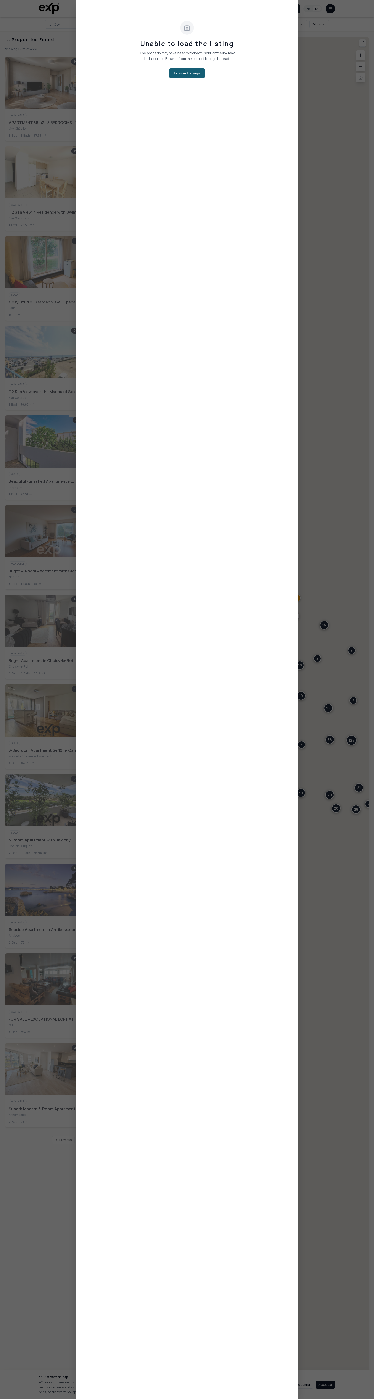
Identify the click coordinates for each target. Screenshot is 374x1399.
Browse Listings (187, 73)
